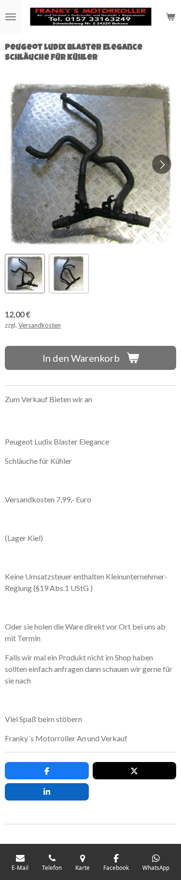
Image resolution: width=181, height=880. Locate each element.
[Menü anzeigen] (10, 17)
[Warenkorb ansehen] (170, 17)
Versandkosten (39, 325)
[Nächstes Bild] (161, 164)
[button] (25, 274)
